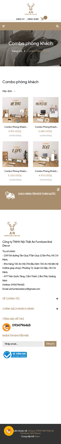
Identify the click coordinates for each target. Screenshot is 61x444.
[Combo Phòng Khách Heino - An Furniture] (15, 110)
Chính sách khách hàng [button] (18, 308)
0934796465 (17, 284)
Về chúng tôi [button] (11, 298)
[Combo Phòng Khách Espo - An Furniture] (15, 154)
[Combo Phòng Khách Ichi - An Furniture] (46, 154)
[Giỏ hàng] (42, 19)
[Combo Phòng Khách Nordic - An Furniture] (46, 110)
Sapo (37, 436)
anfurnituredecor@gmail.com (24, 288)
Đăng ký (50, 343)
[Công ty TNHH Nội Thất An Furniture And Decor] (30, 9)
